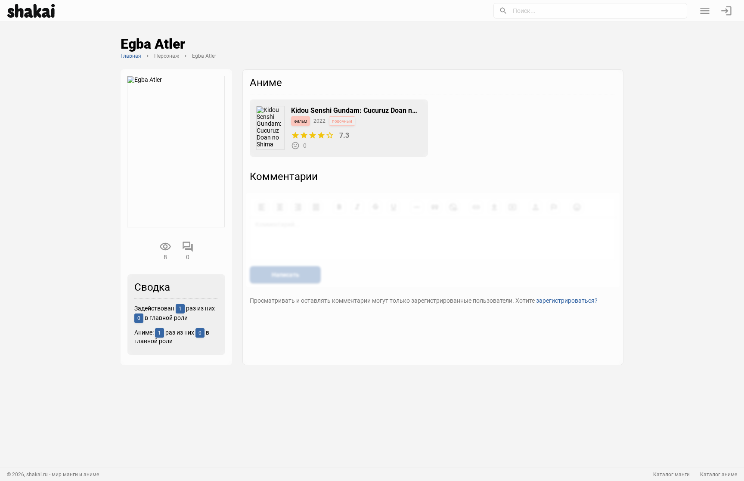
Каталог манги (671, 475)
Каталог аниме (718, 475)
